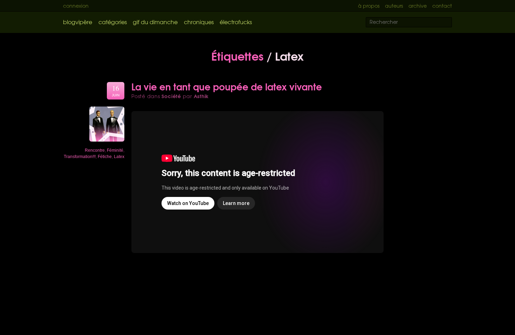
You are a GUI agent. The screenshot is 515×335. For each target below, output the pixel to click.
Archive (417, 5)
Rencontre (95, 150)
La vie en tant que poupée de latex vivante (226, 86)
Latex (119, 156)
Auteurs (394, 5)
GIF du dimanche (155, 22)
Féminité (115, 150)
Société (171, 96)
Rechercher (451, 22)
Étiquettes (237, 55)
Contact (442, 5)
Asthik (201, 96)
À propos (368, 5)
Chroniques (199, 22)
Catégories (112, 22)
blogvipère (77, 22)
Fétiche (105, 156)
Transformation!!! (80, 156)
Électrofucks (236, 22)
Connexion (76, 5)
